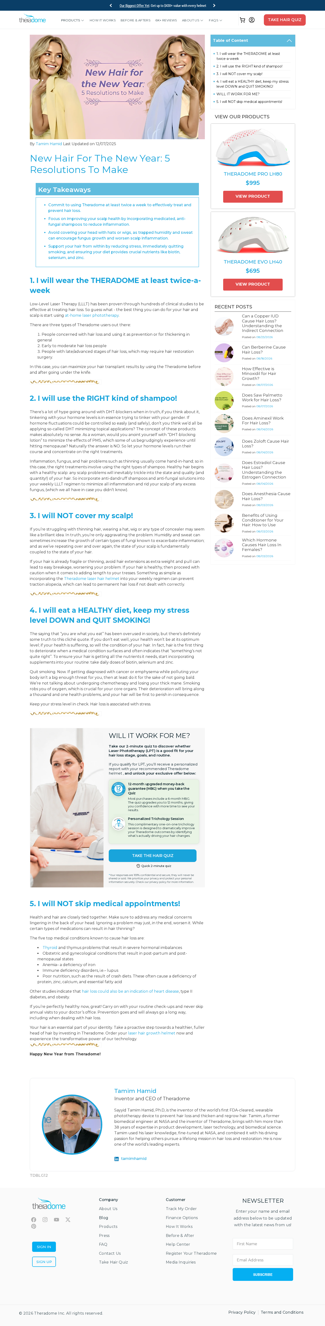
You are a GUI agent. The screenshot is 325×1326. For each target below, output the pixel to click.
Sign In (44, 1247)
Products (70, 20)
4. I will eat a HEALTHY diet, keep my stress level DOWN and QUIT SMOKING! (253, 84)
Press (104, 1235)
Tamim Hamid (49, 144)
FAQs (213, 20)
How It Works (103, 20)
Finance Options (182, 1218)
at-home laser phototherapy (92, 315)
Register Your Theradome (191, 1253)
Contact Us (110, 1253)
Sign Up (44, 1261)
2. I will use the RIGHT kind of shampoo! (249, 66)
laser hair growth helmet (151, 1033)
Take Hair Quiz (285, 20)
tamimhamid (134, 1158)
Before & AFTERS (136, 20)
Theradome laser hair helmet (91, 578)
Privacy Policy (242, 1312)
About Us (190, 20)
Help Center (178, 1244)
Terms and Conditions (282, 1312)
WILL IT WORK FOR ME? (238, 94)
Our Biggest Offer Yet (134, 5)
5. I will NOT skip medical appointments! (249, 102)
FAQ (103, 1244)
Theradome (45, 1313)
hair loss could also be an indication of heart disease (130, 991)
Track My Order (181, 1208)
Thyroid (50, 947)
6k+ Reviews (166, 20)
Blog (103, 1218)
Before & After (180, 1235)
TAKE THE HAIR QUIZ (152, 855)
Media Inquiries (181, 1262)
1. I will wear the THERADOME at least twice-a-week (248, 56)
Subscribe (262, 1274)
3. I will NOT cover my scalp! (239, 74)
